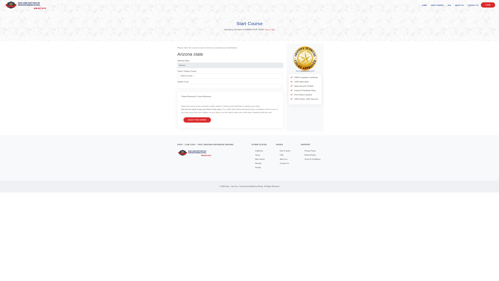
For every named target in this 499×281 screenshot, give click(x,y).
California (259, 151)
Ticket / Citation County (186, 71)
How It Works (437, 5)
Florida (258, 167)
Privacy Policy (310, 151)
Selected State (183, 61)
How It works (285, 151)
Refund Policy (310, 155)
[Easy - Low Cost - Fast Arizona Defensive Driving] (212, 153)
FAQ (449, 5)
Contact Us (473, 5)
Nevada (258, 163)
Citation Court (183, 82)
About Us (459, 5)
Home (424, 5)
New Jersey (260, 159)
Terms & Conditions (312, 159)
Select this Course (197, 120)
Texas (257, 155)
